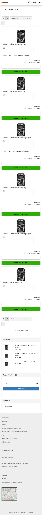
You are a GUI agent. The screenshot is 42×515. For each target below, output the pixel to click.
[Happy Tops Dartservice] (4, 2)
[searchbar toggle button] (29, 2)
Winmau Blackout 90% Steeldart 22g (14, 44)
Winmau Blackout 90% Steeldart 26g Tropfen (17, 234)
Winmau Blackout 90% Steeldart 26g (14, 187)
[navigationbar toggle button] (39, 2)
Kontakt (4, 424)
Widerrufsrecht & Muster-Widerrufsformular (14, 431)
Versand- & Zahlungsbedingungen (11, 428)
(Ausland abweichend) (23, 55)
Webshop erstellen (14, 512)
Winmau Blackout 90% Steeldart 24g (14, 91)
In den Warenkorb (21, 72)
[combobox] (16, 18)
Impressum (5, 421)
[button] (4, 18)
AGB (3, 435)
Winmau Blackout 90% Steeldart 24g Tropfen (17, 138)
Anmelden (21, 389)
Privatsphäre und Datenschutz (10, 438)
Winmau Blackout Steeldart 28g (13, 282)
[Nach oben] (36, 511)
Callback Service (6, 442)
